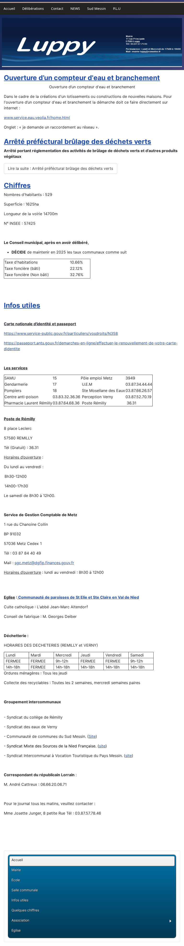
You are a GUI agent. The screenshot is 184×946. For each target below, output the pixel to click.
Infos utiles (22, 305)
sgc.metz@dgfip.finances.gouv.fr (44, 562)
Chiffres (17, 185)
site (102, 746)
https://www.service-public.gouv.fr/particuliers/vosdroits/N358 (61, 333)
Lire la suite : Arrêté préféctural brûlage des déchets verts (60, 168)
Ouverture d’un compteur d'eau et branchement (82, 78)
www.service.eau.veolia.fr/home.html (37, 117)
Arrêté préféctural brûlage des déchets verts (77, 141)
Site (92, 736)
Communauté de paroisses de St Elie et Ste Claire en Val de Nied (78, 597)
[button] (93, 922)
